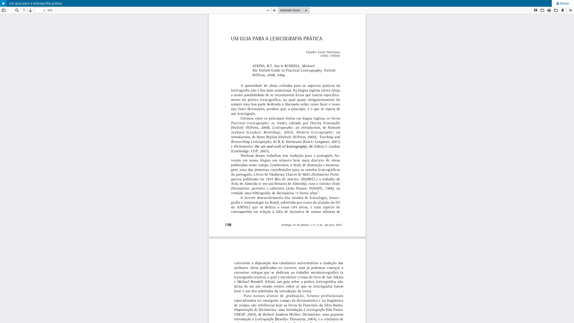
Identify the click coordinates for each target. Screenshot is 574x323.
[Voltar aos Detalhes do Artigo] (3, 3)
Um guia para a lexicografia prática (35, 3)
